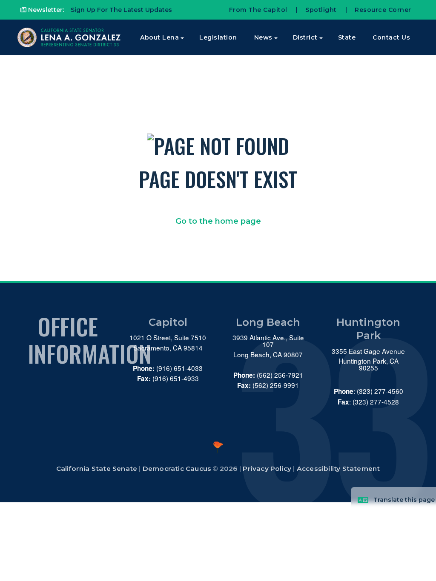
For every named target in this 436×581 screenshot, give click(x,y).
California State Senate (97, 468)
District (305, 37)
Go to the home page (218, 221)
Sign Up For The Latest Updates (120, 10)
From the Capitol (258, 10)
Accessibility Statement (338, 468)
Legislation (218, 37)
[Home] (69, 37)
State (347, 37)
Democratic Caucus (177, 468)
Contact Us (391, 37)
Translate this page (404, 500)
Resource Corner (383, 10)
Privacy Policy (267, 468)
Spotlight (321, 10)
